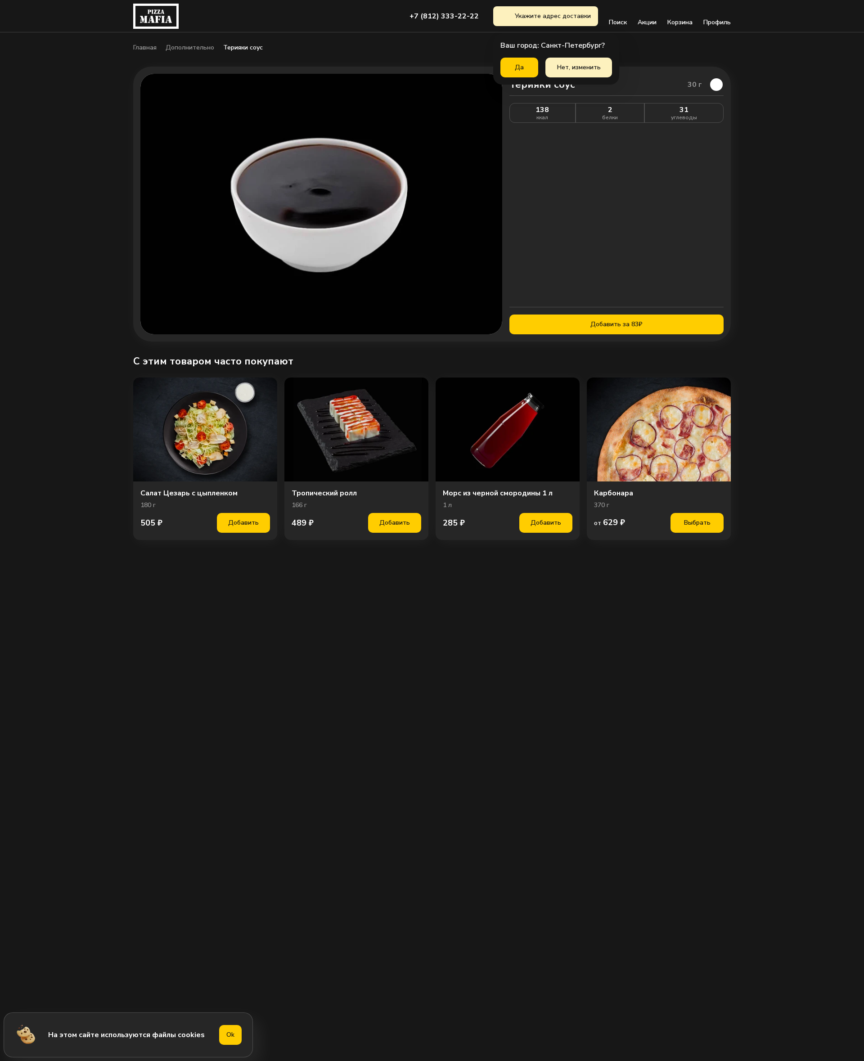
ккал (542, 117)
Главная (145, 48)
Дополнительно (190, 48)
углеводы (684, 117)
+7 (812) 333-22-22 (444, 16)
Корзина (680, 22)
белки (610, 117)
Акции (647, 22)
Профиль (717, 22)
